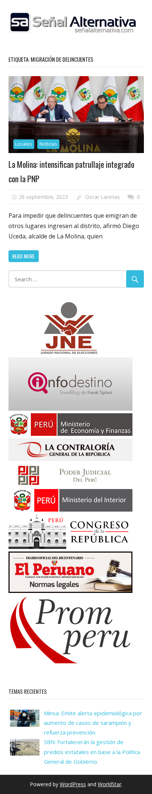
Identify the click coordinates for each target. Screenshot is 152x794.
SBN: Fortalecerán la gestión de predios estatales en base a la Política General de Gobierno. (92, 751)
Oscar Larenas (102, 196)
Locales (23, 143)
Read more (23, 256)
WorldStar (109, 784)
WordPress (73, 784)
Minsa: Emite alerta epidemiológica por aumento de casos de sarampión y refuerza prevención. (93, 722)
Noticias (48, 143)
